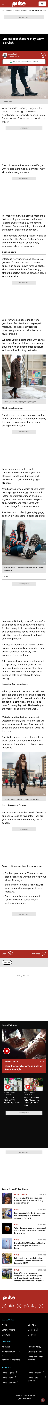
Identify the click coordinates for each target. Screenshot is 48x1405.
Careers (31, 1330)
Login (42, 4)
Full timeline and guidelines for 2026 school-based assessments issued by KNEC (28, 1260)
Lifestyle (9, 10)
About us (6, 1346)
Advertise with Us (8, 1353)
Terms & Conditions (11, 1359)
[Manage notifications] (43, 1400)
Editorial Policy (35, 1351)
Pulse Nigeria (8, 1372)
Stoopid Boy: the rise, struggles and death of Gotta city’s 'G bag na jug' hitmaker (28, 1200)
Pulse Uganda (8, 1382)
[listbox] (24, 1093)
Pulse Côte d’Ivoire (33, 1379)
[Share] (43, 55)
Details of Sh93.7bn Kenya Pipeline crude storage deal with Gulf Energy (29, 1245)
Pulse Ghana (7, 1377)
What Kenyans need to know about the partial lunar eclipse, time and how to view (30, 1230)
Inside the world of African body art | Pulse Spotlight (23, 1067)
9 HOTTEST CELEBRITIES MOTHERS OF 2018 (12, 1100)
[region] (24, 1093)
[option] (13, 1093)
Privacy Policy (34, 1346)
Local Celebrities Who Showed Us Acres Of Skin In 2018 (31, 1101)
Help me (7, 962)
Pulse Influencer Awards (35, 1358)
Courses (32, 1335)
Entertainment (21, 1195)
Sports (31, 1325)
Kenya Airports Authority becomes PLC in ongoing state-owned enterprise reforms (29, 1215)
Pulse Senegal (34, 1372)
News (16, 1210)
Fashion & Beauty (21, 10)
